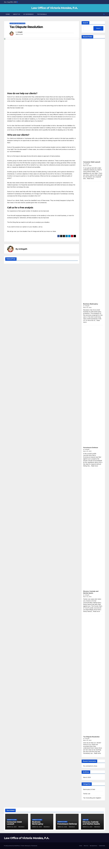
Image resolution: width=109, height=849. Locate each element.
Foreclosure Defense (90, 447)
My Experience (28, 14)
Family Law (86, 793)
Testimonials (42, 14)
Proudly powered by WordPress (12, 845)
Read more (90, 178)
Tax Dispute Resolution (91, 737)
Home (8, 14)
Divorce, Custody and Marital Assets (91, 823)
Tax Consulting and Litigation (17, 23)
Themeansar (34, 845)
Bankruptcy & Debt (89, 789)
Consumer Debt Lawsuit (91, 162)
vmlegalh (19, 32)
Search (85, 23)
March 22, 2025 (12, 826)
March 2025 (87, 777)
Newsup (27, 845)
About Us (16, 14)
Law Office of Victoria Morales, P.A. (54, 8)
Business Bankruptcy (90, 304)
